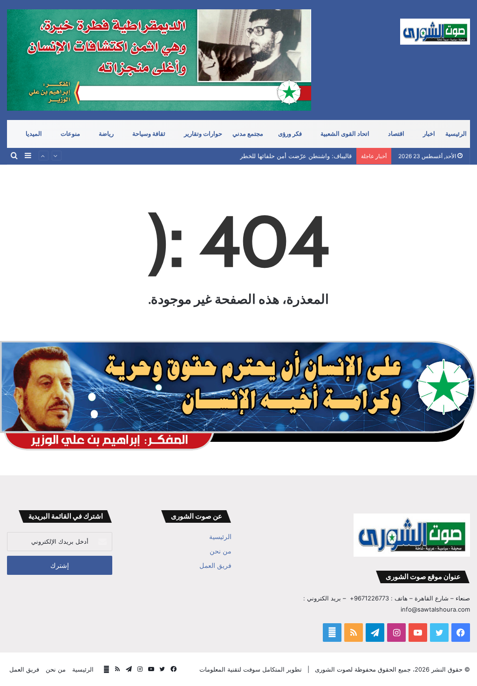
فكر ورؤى (290, 133)
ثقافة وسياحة (148, 133)
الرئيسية (456, 133)
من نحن (221, 551)
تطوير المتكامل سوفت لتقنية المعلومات (250, 669)
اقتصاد (396, 133)
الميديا (34, 133)
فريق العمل (215, 565)
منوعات (70, 133)
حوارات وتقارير (203, 133)
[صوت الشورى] (435, 32)
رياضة (106, 133)
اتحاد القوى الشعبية (344, 133)
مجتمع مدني (247, 133)
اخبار (429, 133)
